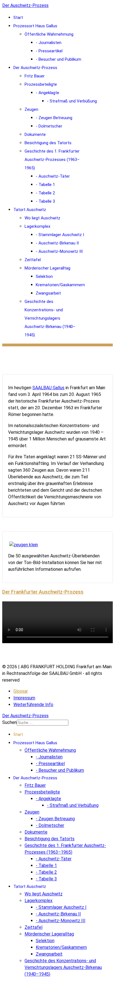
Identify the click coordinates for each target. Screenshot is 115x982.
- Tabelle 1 (45, 184)
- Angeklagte (47, 92)
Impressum (24, 698)
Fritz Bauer (35, 76)
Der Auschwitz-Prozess (25, 5)
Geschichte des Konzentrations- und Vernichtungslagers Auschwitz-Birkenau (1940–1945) (50, 318)
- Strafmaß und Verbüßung (72, 101)
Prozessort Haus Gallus (35, 25)
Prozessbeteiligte (41, 84)
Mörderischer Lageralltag (47, 268)
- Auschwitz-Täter (53, 176)
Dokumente (35, 134)
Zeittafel (33, 259)
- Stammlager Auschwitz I (60, 234)
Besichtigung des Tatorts (48, 142)
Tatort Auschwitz (29, 209)
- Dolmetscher (49, 126)
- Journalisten (48, 42)
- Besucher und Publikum (58, 59)
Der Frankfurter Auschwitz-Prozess (42, 592)
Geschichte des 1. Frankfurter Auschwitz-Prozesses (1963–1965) (52, 159)
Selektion (44, 276)
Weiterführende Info (33, 704)
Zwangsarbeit (48, 293)
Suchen (9, 722)
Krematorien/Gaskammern (60, 284)
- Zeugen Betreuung (54, 117)
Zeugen (31, 109)
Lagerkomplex (37, 226)
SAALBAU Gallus (48, 387)
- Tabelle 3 (45, 201)
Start (18, 17)
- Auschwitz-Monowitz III (59, 251)
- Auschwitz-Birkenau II (57, 243)
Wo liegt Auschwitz (42, 218)
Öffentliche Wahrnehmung (49, 34)
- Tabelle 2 (45, 192)
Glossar (20, 691)
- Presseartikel (49, 50)
